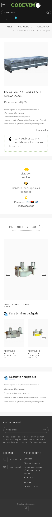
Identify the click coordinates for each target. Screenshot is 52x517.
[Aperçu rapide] (18, 269)
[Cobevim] (26, 5)
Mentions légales (32, 463)
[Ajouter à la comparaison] (33, 269)
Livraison (28, 459)
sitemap (27, 482)
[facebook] (26, 508)
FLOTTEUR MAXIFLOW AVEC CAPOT (17, 305)
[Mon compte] (5, 19)
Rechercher (47, 12)
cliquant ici (14, 146)
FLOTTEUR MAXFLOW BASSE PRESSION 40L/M (34, 354)
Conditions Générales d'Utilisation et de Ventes (34, 470)
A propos (28, 477)
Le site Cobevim (31, 486)
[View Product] (26, 269)
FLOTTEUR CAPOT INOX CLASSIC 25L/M (10, 354)
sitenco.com (30, 504)
